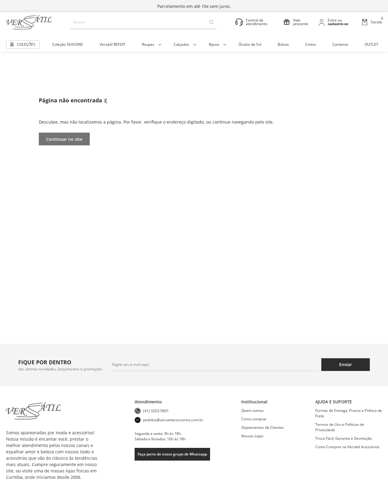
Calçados (181, 44)
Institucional (254, 402)
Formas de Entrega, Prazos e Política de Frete (348, 413)
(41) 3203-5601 (156, 410)
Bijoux (214, 44)
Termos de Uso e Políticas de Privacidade (339, 427)
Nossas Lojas (252, 435)
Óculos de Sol (250, 44)
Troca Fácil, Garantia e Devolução (343, 438)
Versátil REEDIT (112, 44)
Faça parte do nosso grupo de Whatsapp (172, 454)
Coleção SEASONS (67, 44)
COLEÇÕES (26, 44)
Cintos (310, 44)
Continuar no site (64, 139)
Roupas (148, 44)
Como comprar (254, 419)
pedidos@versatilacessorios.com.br (173, 419)
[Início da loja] (29, 22)
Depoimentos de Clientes (262, 427)
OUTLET (371, 44)
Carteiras (340, 44)
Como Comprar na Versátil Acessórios (347, 446)
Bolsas (283, 44)
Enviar (345, 364)
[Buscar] (211, 22)
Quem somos (252, 410)
